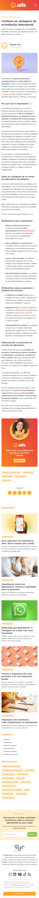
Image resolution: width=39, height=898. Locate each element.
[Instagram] (10, 874)
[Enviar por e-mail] (29, 493)
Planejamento (7, 742)
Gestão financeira (25, 782)
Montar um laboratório (8, 797)
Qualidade (6, 739)
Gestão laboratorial (7, 476)
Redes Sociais (20, 778)
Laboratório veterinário (8, 774)
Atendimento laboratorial (10, 754)
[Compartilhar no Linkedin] (19, 493)
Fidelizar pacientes (20, 476)
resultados (5, 94)
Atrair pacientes (6, 480)
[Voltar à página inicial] (16, 5)
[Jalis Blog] (29, 874)
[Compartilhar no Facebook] (10, 493)
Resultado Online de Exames (10, 782)
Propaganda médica (8, 794)
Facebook (27, 790)
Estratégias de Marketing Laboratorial (12, 770)
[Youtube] (19, 874)
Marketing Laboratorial (9, 745)
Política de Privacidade (18, 885)
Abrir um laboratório (21, 794)
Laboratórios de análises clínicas (11, 472)
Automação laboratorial (10, 751)
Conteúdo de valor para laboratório (12, 790)
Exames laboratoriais (8, 778)
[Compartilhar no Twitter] (14, 493)
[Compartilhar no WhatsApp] (24, 493)
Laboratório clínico (28, 472)
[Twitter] (15, 874)
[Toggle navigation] (36, 5)
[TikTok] (25, 874)
